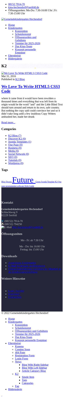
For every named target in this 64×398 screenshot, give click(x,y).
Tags (24, 380)
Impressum (14, 293)
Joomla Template (48, 182)
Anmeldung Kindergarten (22, 262)
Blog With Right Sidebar (35, 364)
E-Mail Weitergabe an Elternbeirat (26, 265)
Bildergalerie (15, 58)
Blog (3, 182)
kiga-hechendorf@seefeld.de (23, 7)
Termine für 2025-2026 (27, 43)
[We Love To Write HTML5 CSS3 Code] (24, 73)
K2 (56, 182)
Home (11, 24)
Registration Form (24, 355)
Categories (27, 383)
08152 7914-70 (16, 4)
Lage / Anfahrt (16, 290)
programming (11, 186)
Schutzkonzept (23, 34)
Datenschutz (15, 297)
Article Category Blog (34, 370)
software (21, 186)
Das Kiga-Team (23, 46)
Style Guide (29, 186)
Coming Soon (22, 349)
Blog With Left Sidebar (34, 367)
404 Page (20, 352)
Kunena (19, 346)
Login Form (21, 358)
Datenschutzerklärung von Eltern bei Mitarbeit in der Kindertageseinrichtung (34, 270)
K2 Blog (20, 79)
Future (23, 179)
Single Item (28, 377)
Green (38, 182)
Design (9, 182)
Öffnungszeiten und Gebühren (25, 39)
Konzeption (21, 31)
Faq (17, 386)
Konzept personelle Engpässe (31, 340)
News (18, 361)
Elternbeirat (14, 55)
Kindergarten (15, 28)
